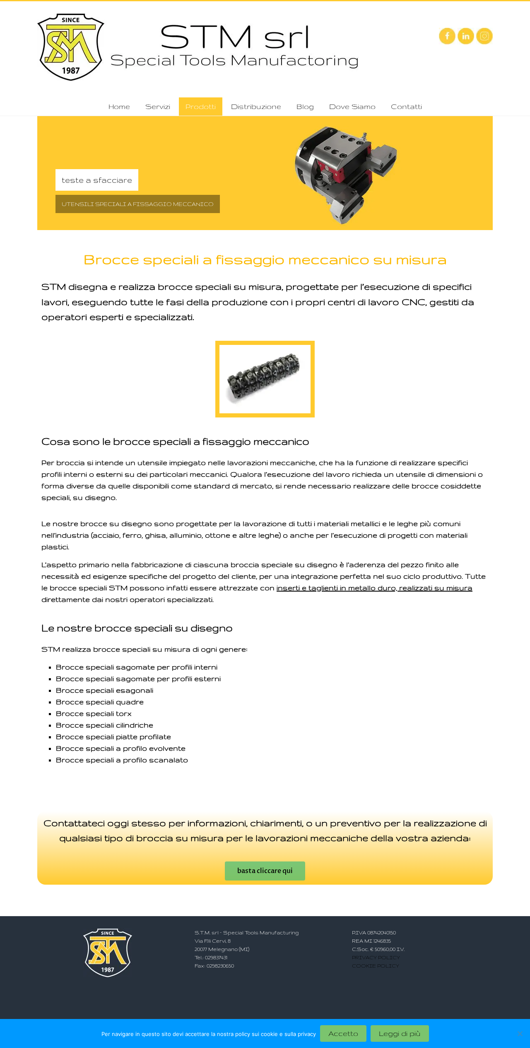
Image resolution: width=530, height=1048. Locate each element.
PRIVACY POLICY (376, 957)
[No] (520, 1033)
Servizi (157, 106)
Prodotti (201, 106)
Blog (305, 106)
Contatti (406, 106)
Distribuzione (256, 106)
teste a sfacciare (97, 179)
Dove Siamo (352, 106)
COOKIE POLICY (375, 965)
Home (119, 106)
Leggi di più (400, 1033)
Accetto (343, 1033)
